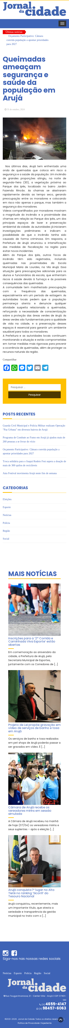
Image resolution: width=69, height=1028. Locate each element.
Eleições (7, 499)
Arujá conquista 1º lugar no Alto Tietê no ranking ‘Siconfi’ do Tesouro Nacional (31, 893)
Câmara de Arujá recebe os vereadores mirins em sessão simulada (29, 810)
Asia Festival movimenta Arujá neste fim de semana (30, 473)
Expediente (46, 1023)
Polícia (6, 523)
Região (6, 530)
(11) (52, 1008)
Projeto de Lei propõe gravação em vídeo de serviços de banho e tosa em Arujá (34, 728)
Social (6, 538)
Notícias (7, 515)
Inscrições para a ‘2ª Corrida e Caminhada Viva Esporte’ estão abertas (31, 641)
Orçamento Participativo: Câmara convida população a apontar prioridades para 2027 (27, 40)
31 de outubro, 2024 (16, 109)
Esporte (7, 507)
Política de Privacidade (29, 1023)
